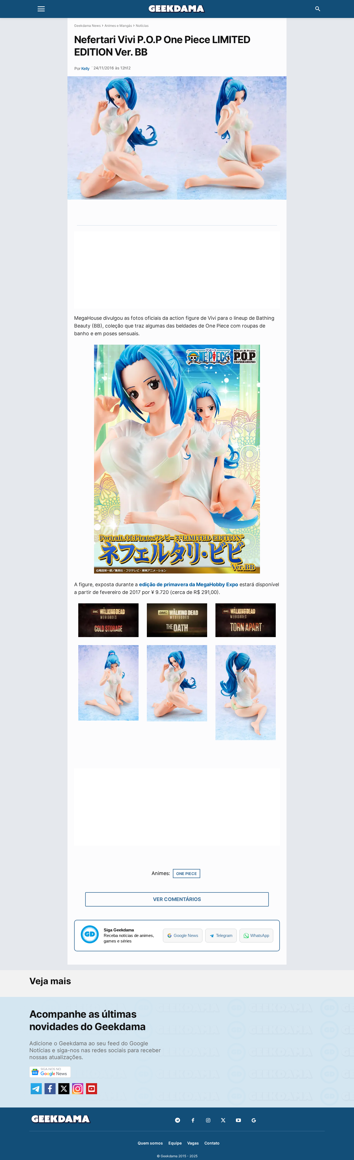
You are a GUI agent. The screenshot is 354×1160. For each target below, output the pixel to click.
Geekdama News (87, 25)
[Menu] (41, 9)
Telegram (224, 935)
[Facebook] (193, 1120)
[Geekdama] (177, 9)
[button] (318, 9)
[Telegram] (198, 212)
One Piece (186, 873)
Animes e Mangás (118, 25)
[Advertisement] (177, 270)
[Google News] (254, 1120)
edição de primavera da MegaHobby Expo (188, 584)
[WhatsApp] (186, 212)
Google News (186, 935)
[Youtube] (238, 1120)
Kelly (85, 68)
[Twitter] (223, 1120)
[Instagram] (208, 1120)
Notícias (142, 25)
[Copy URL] (211, 212)
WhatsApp (259, 935)
